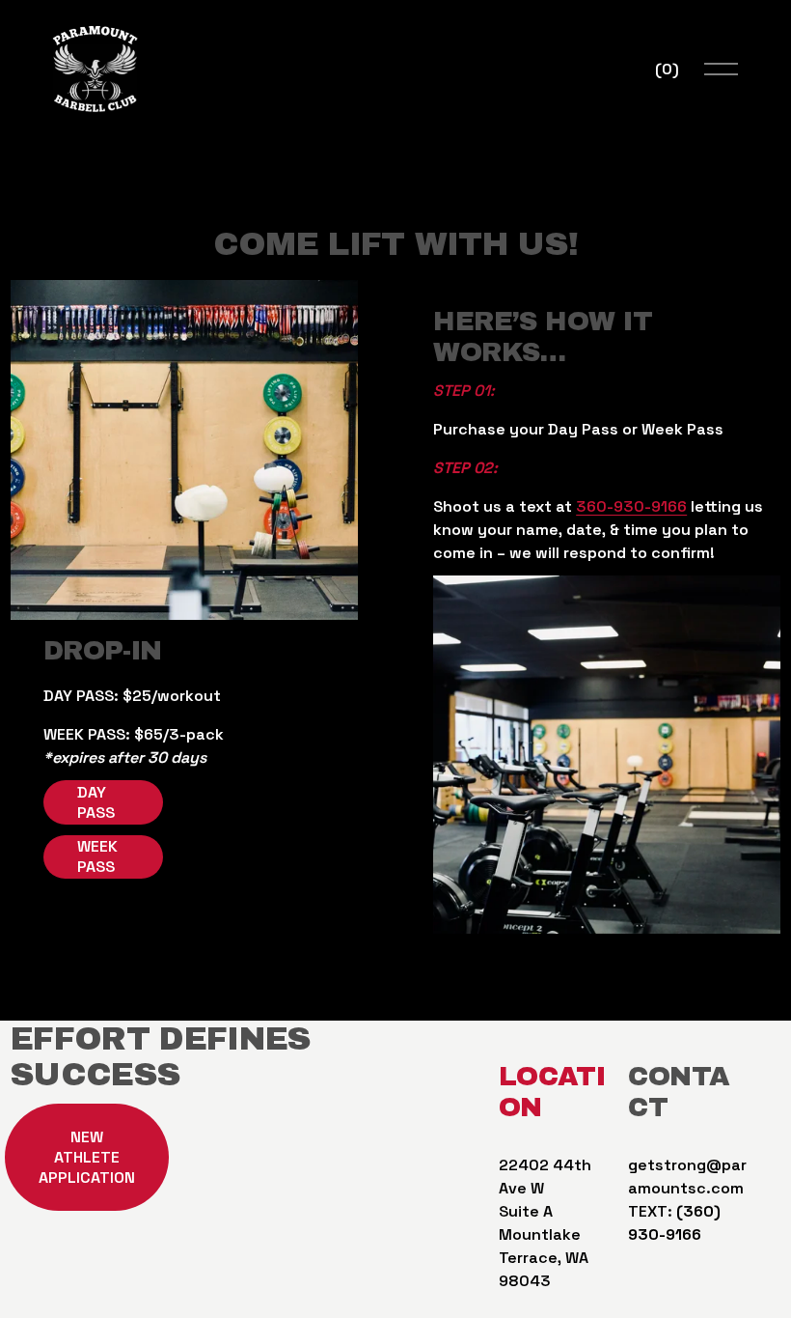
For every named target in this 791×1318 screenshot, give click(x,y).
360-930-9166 (631, 506)
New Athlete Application (87, 1157)
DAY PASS (96, 802)
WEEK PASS (97, 856)
